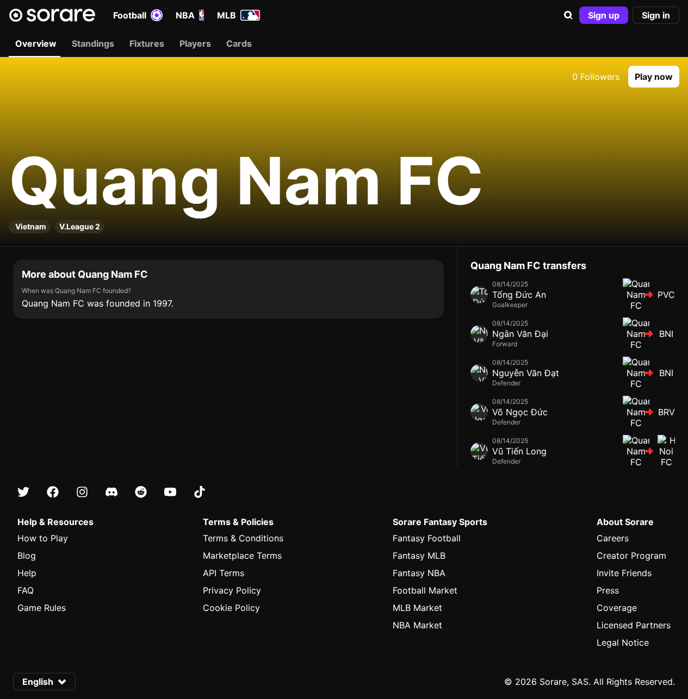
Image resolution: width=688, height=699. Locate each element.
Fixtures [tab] (146, 43)
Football (129, 15)
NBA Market (417, 625)
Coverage (617, 607)
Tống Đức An (519, 294)
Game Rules (41, 607)
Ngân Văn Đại (520, 333)
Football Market (425, 590)
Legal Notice (623, 642)
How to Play (42, 538)
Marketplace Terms (242, 555)
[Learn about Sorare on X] (23, 491)
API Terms (223, 572)
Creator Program (631, 555)
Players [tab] (195, 43)
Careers (613, 538)
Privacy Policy (232, 590)
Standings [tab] (93, 43)
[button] (568, 15)
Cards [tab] (239, 43)
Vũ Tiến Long (519, 451)
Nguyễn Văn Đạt (525, 372)
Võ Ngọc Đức (520, 412)
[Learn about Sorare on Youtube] (170, 491)
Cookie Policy (231, 607)
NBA (185, 15)
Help (26, 572)
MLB (226, 15)
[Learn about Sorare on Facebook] (52, 491)
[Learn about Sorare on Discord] (111, 491)
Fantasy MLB (419, 555)
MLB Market (417, 607)
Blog (26, 555)
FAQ (25, 590)
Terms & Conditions (243, 538)
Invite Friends (624, 572)
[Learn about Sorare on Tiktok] (199, 491)
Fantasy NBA (419, 572)
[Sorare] (52, 15)
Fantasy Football (427, 538)
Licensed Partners (634, 625)
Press (608, 590)
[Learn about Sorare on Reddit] (141, 491)
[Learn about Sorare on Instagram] (82, 491)
